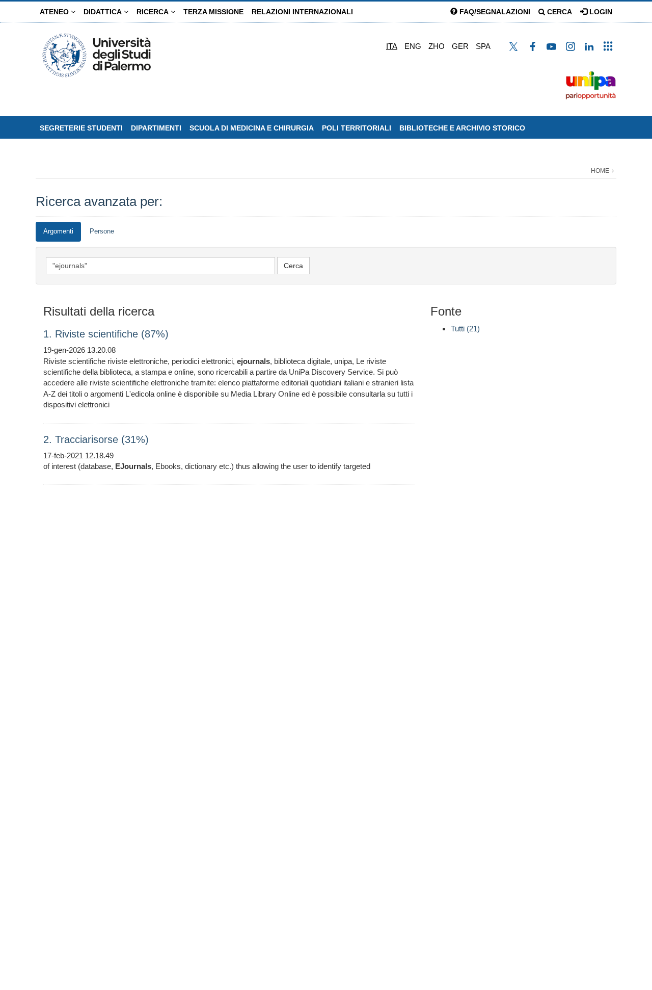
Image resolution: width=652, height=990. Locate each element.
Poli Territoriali (356, 128)
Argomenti (58, 231)
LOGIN (599, 12)
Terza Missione (213, 12)
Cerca (558, 12)
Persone (102, 231)
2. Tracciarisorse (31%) (96, 439)
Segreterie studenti (81, 128)
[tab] (58, 232)
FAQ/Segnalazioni (493, 12)
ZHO (436, 46)
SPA (483, 46)
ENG (412, 46)
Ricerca (154, 12)
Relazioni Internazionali (302, 12)
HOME (600, 170)
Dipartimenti (156, 128)
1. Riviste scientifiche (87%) (106, 334)
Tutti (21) (465, 328)
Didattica (104, 12)
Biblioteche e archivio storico (462, 128)
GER (460, 46)
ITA (391, 46)
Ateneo (55, 12)
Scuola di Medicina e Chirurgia (251, 128)
